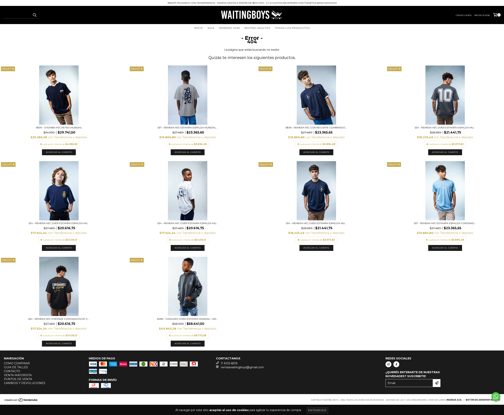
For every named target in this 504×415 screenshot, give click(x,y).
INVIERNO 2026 (229, 27)
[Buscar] (34, 15)
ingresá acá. (454, 400)
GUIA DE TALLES (16, 367)
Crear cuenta (464, 15)
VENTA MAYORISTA (18, 375)
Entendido (317, 410)
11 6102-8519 (229, 363)
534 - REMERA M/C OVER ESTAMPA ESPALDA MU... (445, 127)
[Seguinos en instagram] (388, 364)
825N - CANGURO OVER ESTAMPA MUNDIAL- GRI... (187, 318)
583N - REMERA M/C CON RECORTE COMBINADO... (316, 127)
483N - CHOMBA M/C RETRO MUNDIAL (59, 127)
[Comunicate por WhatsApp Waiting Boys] (495, 396)
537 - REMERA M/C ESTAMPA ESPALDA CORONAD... (445, 223)
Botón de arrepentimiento (483, 400)
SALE (211, 27)
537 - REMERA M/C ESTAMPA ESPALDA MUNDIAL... (188, 127)
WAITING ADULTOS (257, 27)
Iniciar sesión (482, 15)
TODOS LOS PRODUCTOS (292, 27)
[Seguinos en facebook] (396, 364)
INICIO (198, 27)
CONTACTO (12, 371)
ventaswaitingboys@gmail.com (242, 367)
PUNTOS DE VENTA (18, 379)
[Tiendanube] (21, 401)
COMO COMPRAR (17, 363)
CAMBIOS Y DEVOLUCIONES (24, 383)
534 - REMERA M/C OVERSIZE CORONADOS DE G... (58, 318)
